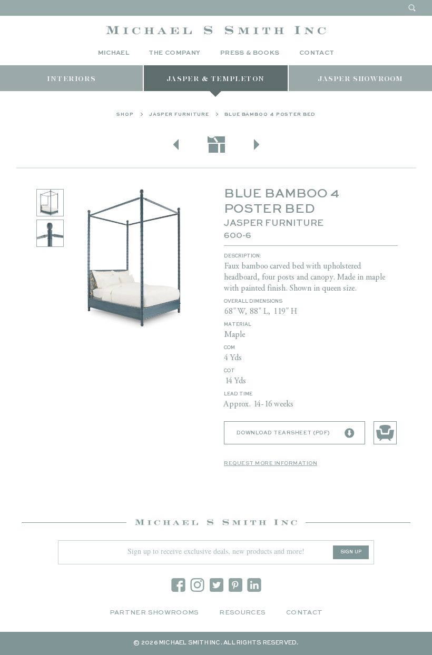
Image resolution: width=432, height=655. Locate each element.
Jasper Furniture (179, 114)
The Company (174, 53)
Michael (114, 53)
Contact (317, 53)
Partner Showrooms (154, 613)
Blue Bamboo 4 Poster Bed (270, 114)
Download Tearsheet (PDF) (283, 432)
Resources (242, 613)
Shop (125, 114)
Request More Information (270, 463)
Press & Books (250, 53)
